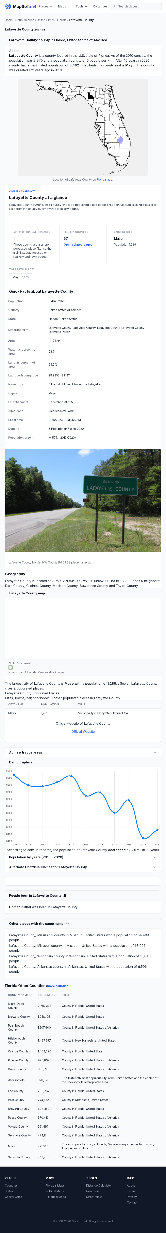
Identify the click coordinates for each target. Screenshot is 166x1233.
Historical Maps (56, 1196)
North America (24, 20)
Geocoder (93, 1191)
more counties (57, 986)
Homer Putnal (20, 907)
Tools (80, 6)
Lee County (15, 1091)
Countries (11, 1185)
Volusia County (18, 1126)
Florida (61, 20)
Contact (132, 1202)
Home (9, 20)
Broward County (19, 1016)
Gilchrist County (38, 586)
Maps (62, 6)
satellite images (54, 672)
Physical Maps (55, 1185)
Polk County (16, 1100)
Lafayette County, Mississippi (31, 935)
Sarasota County (19, 1157)
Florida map (104, 179)
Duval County (17, 1069)
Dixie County (14, 586)
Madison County (65, 586)
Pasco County (17, 1117)
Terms (131, 1191)
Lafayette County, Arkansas (30, 967)
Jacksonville (16, 1080)
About (131, 1185)
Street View (94, 1196)
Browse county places (83, 217)
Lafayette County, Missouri (29, 946)
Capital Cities (13, 1196)
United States (46, 20)
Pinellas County (18, 1060)
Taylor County (127, 586)
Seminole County (19, 1135)
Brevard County (18, 1108)
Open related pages (78, 244)
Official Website (83, 731)
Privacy (132, 1196)
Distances (100, 6)
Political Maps (55, 1191)
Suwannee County (94, 586)
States (9, 1191)
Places (43, 6)
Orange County (18, 1051)
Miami (12, 1146)
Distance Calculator (99, 1185)
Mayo (118, 239)
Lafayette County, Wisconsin (31, 956)
